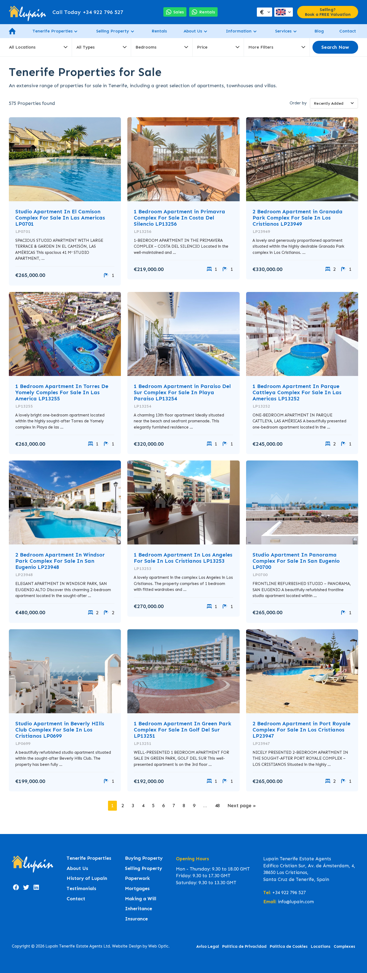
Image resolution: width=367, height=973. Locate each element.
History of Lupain (87, 878)
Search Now (335, 47)
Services (283, 31)
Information (238, 31)
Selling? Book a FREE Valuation (328, 12)
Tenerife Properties (53, 31)
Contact (347, 31)
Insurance (136, 919)
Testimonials (81, 888)
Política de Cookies (289, 946)
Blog (319, 31)
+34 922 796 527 (87, 12)
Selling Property (112, 31)
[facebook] (16, 887)
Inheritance (138, 909)
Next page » (242, 806)
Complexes (344, 946)
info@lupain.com (296, 901)
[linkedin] (36, 887)
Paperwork (137, 878)
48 (217, 806)
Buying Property (144, 858)
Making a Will (140, 899)
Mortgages (137, 888)
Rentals (159, 31)
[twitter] (26, 887)
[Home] (27, 12)
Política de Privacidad (244, 946)
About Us (193, 31)
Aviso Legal (207, 946)
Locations (320, 946)
